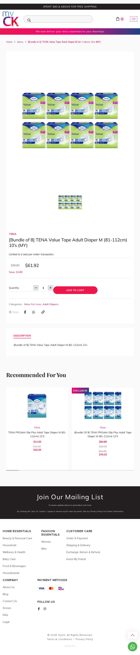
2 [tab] (25, 470)
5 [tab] (63, 470)
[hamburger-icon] (133, 19)
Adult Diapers (50, 304)
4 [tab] (50, 470)
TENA (13, 234)
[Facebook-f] (38, 608)
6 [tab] (76, 470)
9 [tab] (114, 470)
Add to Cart (75, 290)
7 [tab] (89, 470)
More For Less (32, 304)
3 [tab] (38, 470)
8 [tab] (102, 470)
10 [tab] (127, 470)
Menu (20, 41)
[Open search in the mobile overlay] (58, 19)
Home (9, 41)
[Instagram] (44, 608)
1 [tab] (12, 470)
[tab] (22, 336)
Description (22, 335)
